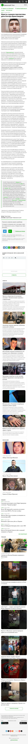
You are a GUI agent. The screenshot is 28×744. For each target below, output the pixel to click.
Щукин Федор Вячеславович (10, 476)
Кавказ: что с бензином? (8, 8)
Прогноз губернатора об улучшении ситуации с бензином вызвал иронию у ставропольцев (13, 297)
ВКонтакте (14, 200)
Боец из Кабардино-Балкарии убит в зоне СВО (13, 526)
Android (6, 188)
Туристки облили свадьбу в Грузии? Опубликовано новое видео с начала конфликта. (14, 657)
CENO (21, 183)
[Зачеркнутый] (12, 258)
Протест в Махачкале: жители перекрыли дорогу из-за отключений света (12, 631)
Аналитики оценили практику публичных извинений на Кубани (14, 326)
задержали (11, 58)
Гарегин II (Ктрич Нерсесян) (10, 494)
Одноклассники (21, 200)
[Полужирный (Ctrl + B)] (3, 258)
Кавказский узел (10, 52)
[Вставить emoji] (15, 258)
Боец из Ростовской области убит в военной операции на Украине (12, 531)
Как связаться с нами (12, 720)
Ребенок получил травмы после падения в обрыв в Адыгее (14, 429)
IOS (9, 188)
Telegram (18, 182)
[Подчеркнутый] (9, 258)
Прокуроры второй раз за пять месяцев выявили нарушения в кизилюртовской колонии (13, 377)
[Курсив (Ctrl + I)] (6, 258)
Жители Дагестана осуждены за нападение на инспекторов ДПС (13, 516)
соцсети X (6, 197)
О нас (2, 720)
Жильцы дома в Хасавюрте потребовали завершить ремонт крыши (13, 404)
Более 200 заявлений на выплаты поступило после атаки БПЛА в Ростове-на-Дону (12, 510)
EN (4, 1)
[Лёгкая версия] (7, 1)
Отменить (14, 275)
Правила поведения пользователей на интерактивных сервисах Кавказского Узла (14, 735)
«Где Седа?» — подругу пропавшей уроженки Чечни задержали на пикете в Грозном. (13, 607)
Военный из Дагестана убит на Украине (11, 521)
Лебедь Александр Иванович (10, 457)
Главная (2, 10)
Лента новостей (9, 10)
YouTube (17, 198)
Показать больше (14, 708)
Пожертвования (24, 720)
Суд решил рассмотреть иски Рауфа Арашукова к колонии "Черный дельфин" (13, 504)
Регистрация (14, 271)
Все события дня (23, 534)
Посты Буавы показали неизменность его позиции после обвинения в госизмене (13, 352)
